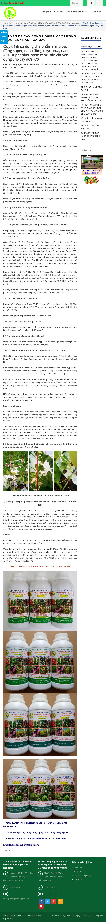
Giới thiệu (78, 880)
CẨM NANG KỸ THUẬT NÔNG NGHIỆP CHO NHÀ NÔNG (91, 136)
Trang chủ (7, 23)
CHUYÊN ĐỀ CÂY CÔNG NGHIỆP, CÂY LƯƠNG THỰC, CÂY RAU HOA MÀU (47, 23)
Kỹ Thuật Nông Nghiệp (83, 876)
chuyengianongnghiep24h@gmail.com (16, 899)
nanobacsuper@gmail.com (52, 894)
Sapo (12, 918)
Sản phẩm (78, 871)
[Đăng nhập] (99, 3)
